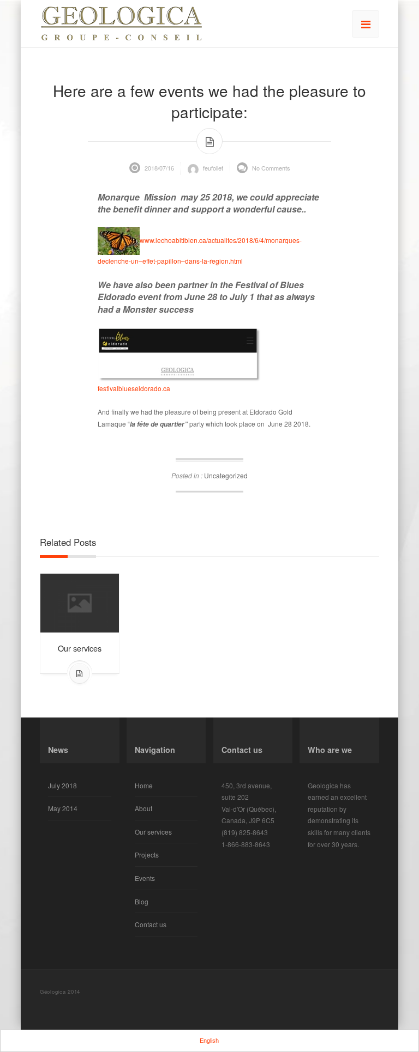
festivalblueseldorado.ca (134, 388)
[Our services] (79, 601)
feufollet (212, 167)
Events (145, 878)
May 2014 (62, 808)
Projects (147, 854)
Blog (141, 901)
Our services (79, 648)
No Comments (270, 167)
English (209, 1040)
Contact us (150, 924)
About (143, 808)
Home (144, 785)
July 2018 (62, 785)
